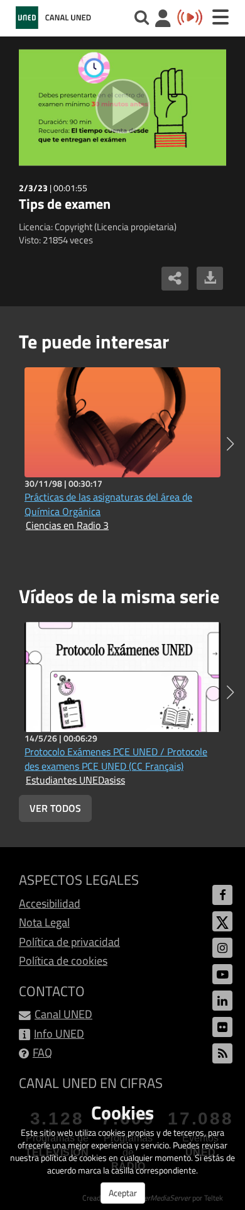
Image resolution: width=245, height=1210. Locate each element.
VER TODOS (55, 808)
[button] (230, 444)
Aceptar (123, 1192)
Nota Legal (44, 922)
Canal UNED (63, 1014)
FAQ (42, 1052)
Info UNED (59, 1033)
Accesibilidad (49, 903)
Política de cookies (63, 960)
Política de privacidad (69, 941)
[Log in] (163, 19)
